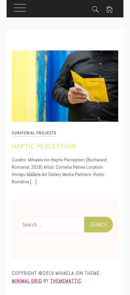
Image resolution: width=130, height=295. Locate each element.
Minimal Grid (27, 281)
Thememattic (65, 281)
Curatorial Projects (34, 132)
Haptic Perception (44, 146)
